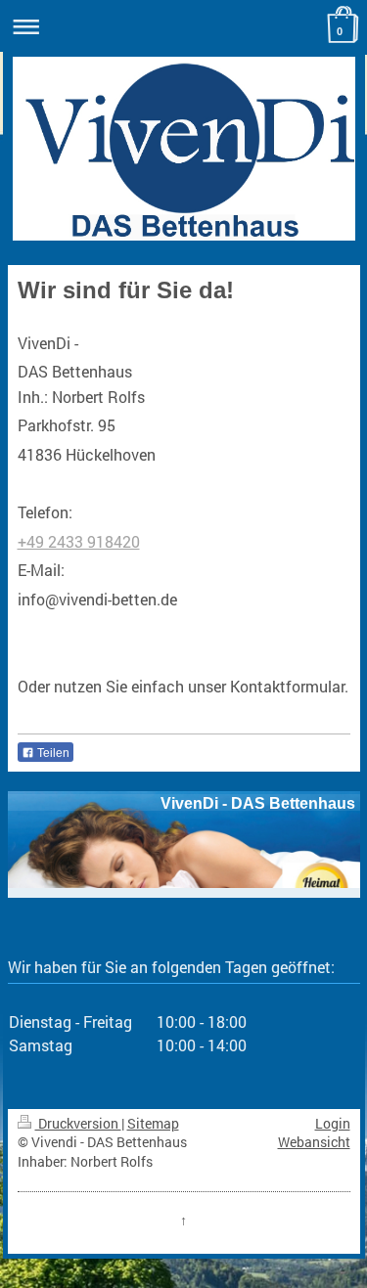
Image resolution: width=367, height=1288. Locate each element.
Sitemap (153, 1123)
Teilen (51, 753)
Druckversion (78, 1123)
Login (332, 1123)
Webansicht (314, 1142)
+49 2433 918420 (79, 541)
